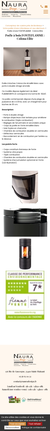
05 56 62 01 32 (25, 376)
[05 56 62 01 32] (42, 6)
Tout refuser (35, 423)
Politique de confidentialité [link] (34, 427)
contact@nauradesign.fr (46, 6)
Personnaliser (12, 427)
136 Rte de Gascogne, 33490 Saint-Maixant (25, 371)
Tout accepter (17, 423)
